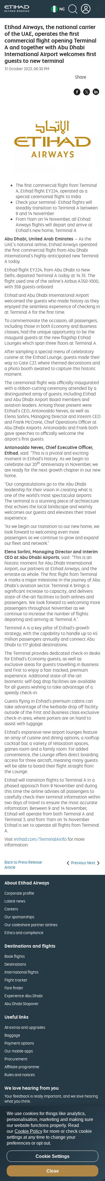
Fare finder (13, 987)
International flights (21, 972)
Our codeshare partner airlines (30, 924)
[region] (52, 1143)
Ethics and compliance (23, 932)
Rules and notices (19, 1074)
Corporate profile (19, 893)
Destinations (15, 964)
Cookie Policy (28, 1131)
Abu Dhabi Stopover (21, 1003)
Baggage (12, 1035)
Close (52, 1171)
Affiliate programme (21, 1066)
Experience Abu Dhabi (23, 995)
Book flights (14, 956)
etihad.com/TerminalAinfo (40, 839)
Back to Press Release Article (23, 865)
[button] (58, 9)
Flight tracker (15, 980)
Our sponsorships (19, 916)
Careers (11, 909)
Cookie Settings (52, 1156)
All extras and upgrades (24, 1027)
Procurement (15, 1058)
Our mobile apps (18, 1051)
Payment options (19, 1043)
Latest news (14, 901)
